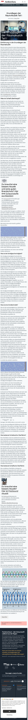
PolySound (6, 496)
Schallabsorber (7, 94)
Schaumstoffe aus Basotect (10, 194)
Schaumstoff (7, 198)
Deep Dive (16, 18)
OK (9, 711)
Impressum (4, 707)
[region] (13, 691)
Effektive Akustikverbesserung (10, 503)
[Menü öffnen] (24, 1)
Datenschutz (9, 707)
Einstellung (9, 715)
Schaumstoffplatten (18, 75)
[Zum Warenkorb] (22, 2)
